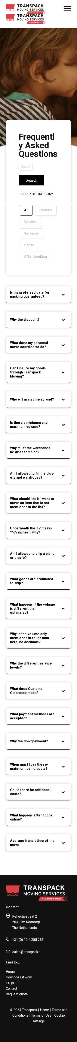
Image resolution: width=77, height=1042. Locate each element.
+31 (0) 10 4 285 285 (28, 940)
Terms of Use (41, 1015)
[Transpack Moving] (26, 14)
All (26, 210)
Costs (29, 245)
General (45, 210)
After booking (35, 257)
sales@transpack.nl (26, 952)
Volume (30, 222)
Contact (11, 989)
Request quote (17, 994)
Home (10, 972)
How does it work (19, 977)
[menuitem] (65, 8)
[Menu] (65, 8)
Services (31, 233)
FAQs (10, 983)
